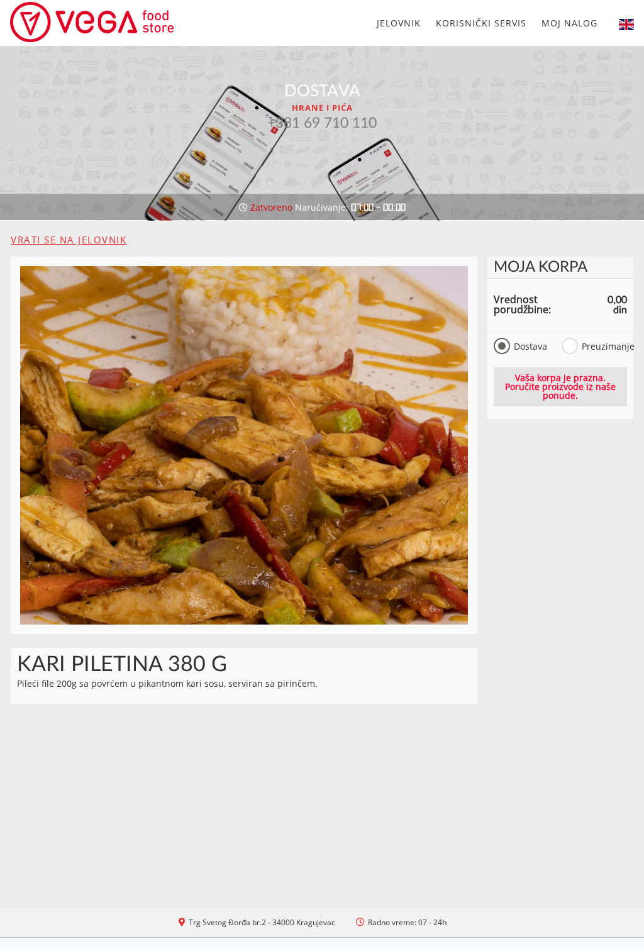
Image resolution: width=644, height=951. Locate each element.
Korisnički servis (481, 23)
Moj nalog (569, 23)
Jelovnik (399, 23)
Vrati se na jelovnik (68, 239)
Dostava (530, 346)
